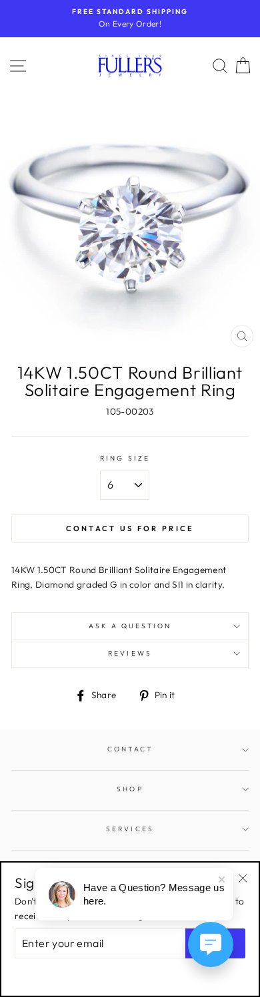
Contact (129, 749)
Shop (130, 789)
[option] (130, 19)
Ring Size (125, 458)
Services (129, 829)
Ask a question (130, 626)
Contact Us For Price (130, 528)
